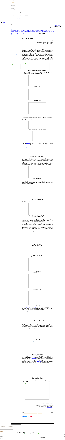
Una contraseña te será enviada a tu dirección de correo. (18, 15)
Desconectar (40, 439)
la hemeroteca (41, 31)
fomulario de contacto (57, 25)
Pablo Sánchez (23, 432)
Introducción (13, 30)
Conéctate (3, 22)
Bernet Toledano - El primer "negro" (20, 30)
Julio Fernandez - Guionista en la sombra (41, 30)
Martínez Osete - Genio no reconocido (30, 30)
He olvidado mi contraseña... (19, 18)
